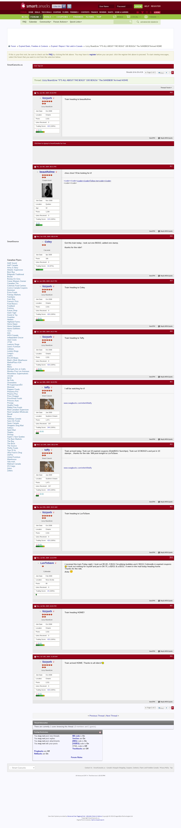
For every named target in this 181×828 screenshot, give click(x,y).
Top (99, 16)
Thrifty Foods (12, 448)
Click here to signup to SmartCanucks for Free (50, 143)
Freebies (74, 12)
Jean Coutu (12, 340)
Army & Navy (12, 268)
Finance (94, 12)
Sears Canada (13, 423)
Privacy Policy (164, 768)
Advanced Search (149, 22)
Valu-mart (11, 462)
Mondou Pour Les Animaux (18, 371)
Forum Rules (76, 757)
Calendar (33, 22)
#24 (171, 557)
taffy (47, 387)
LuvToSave (47, 563)
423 (48, 126)
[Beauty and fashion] (142, 12)
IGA (8, 333)
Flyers (65, 12)
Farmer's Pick (13, 301)
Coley (48, 241)
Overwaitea (11, 383)
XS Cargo (11, 466)
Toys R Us (11, 450)
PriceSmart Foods (14, 398)
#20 (171, 331)
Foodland (11, 306)
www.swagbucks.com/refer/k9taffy (78, 403)
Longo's (10, 353)
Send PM (152, 138)
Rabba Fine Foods (14, 407)
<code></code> (70, 181)
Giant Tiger (11, 313)
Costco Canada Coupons (17, 288)
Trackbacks (77, 749)
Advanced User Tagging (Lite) (76, 816)
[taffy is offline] (47, 404)
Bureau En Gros (13, 279)
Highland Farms (13, 322)
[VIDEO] (75, 743)
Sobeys (10, 428)
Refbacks (38, 754)
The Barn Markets (14, 439)
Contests (85, 12)
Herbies (10, 319)
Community (45, 22)
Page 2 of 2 (151, 72)
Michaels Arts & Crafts (16, 369)
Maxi (9, 365)
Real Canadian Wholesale (17, 412)
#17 (171, 166)
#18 (171, 236)
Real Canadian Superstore (18, 410)
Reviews (102, 12)
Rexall (9, 414)
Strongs (10, 434)
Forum (36, 16)
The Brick (11, 444)
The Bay (10, 441)
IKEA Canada (12, 335)
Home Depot (12, 324)
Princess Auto (13, 401)
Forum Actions (59, 22)
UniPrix (10, 455)
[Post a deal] (157, 12)
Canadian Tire (13, 283)
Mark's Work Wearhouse (17, 360)
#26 (171, 656)
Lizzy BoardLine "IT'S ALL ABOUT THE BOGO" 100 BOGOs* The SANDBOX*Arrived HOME (85, 80)
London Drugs (13, 351)
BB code (76, 736)
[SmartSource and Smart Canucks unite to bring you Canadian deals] (18, 248)
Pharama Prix (12, 392)
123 (48, 219)
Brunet (10, 277)
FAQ (24, 22)
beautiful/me (47, 171)
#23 (171, 507)
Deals (37, 12)
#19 (171, 281)
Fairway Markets (14, 295)
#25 (171, 606)
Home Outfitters (13, 329)
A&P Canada (12, 265)
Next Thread (111, 716)
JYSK (9, 342)
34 (48, 266)
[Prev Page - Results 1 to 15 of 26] (166, 72)
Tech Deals (46, 12)
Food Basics (12, 304)
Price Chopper (13, 396)
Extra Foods (12, 292)
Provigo (10, 403)
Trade (154, 16)
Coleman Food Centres (16, 286)
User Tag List (38, 66)
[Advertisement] (86, 154)
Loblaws (10, 349)
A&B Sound (12, 263)
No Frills (10, 380)
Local (136, 16)
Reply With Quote (167, 138)
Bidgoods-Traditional (15, 274)
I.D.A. (9, 331)
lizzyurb (47, 98)
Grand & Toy (12, 315)
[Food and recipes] (147, 12)
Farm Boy (11, 299)
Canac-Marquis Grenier (16, 281)
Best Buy (11, 272)
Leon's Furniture (13, 347)
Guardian (11, 317)
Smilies (75, 738)
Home (31, 12)
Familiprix (11, 297)
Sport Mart (11, 430)
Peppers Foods (13, 389)
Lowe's (10, 356)
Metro (9, 367)
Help (146, 6)
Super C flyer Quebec (16, 437)
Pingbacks (38, 751)
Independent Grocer (15, 338)
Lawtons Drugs (13, 344)
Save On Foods (13, 421)
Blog (25, 16)
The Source (12, 446)
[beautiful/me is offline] (47, 190)
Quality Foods (13, 405)
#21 (171, 382)
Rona (9, 416)
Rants (110, 12)
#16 (171, 92)
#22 (171, 444)
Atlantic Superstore (15, 270)
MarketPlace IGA (14, 362)
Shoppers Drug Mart (15, 425)
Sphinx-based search (97, 820)
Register (155, 6)
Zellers (10, 471)
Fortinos (10, 308)
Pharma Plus (12, 394)
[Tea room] (137, 12)
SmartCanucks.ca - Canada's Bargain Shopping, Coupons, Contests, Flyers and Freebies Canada (126, 768)
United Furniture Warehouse (13, 458)
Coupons (57, 12)
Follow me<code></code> (100, 181)
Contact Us (88, 768)
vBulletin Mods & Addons (94, 816)
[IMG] (74, 741)
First (161, 73)
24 (48, 591)
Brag (120, 16)
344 (48, 427)
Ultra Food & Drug (14, 453)
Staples (10, 432)
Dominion (11, 290)
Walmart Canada (14, 464)
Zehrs (9, 468)
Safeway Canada (14, 419)
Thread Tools (165, 87)
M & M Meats (12, 358)
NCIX (9, 378)
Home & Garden (121, 12)
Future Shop (12, 310)
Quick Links (75, 22)
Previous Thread (97, 716)
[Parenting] (151, 12)
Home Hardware (13, 326)
